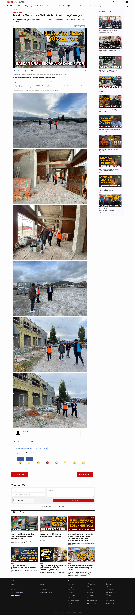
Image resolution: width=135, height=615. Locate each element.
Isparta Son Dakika (91, 606)
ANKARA (82, 1)
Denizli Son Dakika (110, 606)
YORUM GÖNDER (74, 500)
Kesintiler (89, 6)
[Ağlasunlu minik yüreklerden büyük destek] (24, 554)
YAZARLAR (90, 1)
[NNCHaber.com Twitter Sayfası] (118, 2)
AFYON (69, 1)
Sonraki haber (84, 475)
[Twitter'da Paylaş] (18, 71)
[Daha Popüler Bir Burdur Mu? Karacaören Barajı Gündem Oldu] (24, 523)
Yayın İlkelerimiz (15, 587)
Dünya (73, 6)
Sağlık (68, 6)
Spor (32, 6)
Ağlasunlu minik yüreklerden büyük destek (23, 566)
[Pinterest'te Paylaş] (25, 71)
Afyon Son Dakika (72, 606)
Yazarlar (72, 598)
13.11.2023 (16, 26)
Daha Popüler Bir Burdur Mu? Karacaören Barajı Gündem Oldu (22, 536)
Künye (12, 584)
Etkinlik (37, 6)
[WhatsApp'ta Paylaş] (28, 71)
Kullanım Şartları (43, 589)
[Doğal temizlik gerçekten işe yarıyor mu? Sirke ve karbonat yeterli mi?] (53, 554)
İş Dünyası (43, 6)
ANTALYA (62, 1)
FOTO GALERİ (107, 1)
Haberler (80, 612)
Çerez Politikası (14, 589)
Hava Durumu (112, 600)
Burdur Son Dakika (91, 603)
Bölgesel (12, 6)
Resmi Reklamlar (81, 6)
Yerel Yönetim (19, 6)
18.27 (24, 26)
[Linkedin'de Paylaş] (21, 71)
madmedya (74, 612)
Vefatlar (55, 6)
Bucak (21, 12)
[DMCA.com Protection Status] (15, 595)
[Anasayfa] (8, 5)
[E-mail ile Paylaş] (32, 71)
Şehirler (70, 603)
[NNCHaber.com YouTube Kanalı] (121, 2)
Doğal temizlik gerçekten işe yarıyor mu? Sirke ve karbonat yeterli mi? (53, 567)
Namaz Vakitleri (93, 600)
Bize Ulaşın (42, 584)
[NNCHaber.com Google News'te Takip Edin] (80, 26)
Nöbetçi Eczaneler (75, 600)
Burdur (15, 12)
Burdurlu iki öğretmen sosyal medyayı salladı (50, 535)
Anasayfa (13, 9)
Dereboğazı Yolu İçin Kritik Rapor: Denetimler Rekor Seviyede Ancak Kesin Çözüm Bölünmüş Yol (80, 537)
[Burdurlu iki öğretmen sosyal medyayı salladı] (53, 523)
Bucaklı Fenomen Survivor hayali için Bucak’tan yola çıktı (80, 567)
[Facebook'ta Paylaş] (15, 71)
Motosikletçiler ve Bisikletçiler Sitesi (24, 448)
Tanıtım (49, 6)
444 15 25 (49, 592)
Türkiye (35, 448)
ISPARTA (75, 1)
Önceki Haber (20, 475)
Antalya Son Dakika (110, 603)
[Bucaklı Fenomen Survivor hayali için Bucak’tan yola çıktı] (81, 554)
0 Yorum (31, 26)
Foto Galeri (92, 598)
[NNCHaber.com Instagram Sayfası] (116, 2)
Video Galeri (111, 598)
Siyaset (95, 6)
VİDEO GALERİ (98, 1)
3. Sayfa (27, 6)
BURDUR (56, 1)
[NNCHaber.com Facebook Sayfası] (113, 2)
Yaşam (101, 6)
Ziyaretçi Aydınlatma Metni (17, 592)
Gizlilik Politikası (43, 587)
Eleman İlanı (62, 6)
